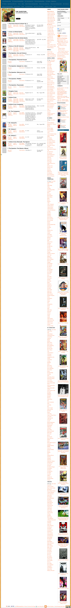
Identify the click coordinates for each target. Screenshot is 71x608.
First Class (49, 65)
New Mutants (49, 270)
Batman (48, 341)
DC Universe (49, 24)
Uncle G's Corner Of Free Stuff (63, 54)
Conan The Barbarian (51, 210)
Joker (48, 403)
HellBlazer (49, 394)
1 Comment (10, 48)
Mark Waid (49, 544)
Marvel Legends (50, 90)
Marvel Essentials (50, 86)
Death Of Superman (51, 154)
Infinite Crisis (12, 97)
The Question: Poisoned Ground (18, 59)
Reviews (60, 49)
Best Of (48, 126)
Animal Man (49, 336)
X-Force (48, 314)
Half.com (15, 107)
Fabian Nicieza (50, 502)
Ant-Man (49, 188)
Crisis (48, 132)
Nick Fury (49, 273)
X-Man (48, 315)
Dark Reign (49, 64)
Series (67, 42)
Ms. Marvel (49, 266)
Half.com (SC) (16, 26)
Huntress (49, 397)
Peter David (49, 551)
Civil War (49, 62)
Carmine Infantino (50, 492)
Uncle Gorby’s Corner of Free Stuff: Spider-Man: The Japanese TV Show (63, 218)
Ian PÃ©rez (64, 106)
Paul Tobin (49, 550)
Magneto (49, 256)
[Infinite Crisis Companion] (4, 109)
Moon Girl (59, 123)
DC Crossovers (50, 147)
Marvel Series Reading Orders (56, 3)
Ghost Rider (49, 234)
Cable (48, 202)
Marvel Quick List (51, 23)
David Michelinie (50, 498)
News (59, 51)
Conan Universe (50, 39)
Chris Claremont (50, 493)
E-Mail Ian (64, 57)
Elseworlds (49, 158)
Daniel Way (49, 495)
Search (22, 6)
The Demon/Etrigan (51, 466)
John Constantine (50, 402)
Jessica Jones (49, 250)
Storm (48, 296)
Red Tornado (49, 436)
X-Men (48, 317)
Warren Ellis (49, 569)
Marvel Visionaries (50, 104)
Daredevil (49, 212)
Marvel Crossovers (50, 82)
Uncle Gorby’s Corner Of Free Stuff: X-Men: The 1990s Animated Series (63, 545)
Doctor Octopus (50, 218)
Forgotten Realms (50, 53)
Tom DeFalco (49, 567)
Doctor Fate (49, 365)
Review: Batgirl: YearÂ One (63, 588)
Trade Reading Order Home (60, 606)
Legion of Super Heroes (51, 415)
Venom (48, 305)
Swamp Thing (49, 462)
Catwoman (49, 354)
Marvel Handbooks (50, 87)
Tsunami (48, 112)
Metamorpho (49, 425)
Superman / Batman (51, 461)
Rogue (48, 282)
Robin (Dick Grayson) (51, 442)
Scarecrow (49, 448)
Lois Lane (49, 419)
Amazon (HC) (15, 39)
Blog (58, 46)
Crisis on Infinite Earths (15, 31)
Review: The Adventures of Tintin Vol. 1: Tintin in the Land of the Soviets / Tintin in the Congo (63, 174)
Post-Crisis (54, 25)
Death (48, 364)
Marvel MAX (49, 95)
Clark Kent (49, 355)
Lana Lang (49, 413)
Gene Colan (49, 509)
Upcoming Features (29, 6)
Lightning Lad (50, 418)
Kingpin (48, 252)
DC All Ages (49, 137)
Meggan (48, 262)
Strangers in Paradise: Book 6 (62, 104)
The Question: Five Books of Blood (18, 148)
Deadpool (49, 214)
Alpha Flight (49, 185)
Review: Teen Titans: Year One (63, 410)
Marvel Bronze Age (51, 18)
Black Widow (49, 196)
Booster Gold (49, 348)
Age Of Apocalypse (50, 61)
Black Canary (49, 344)
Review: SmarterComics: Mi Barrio (63, 278)
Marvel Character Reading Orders (31, 3)
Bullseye (49, 201)
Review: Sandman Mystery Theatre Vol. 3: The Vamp (63, 250)
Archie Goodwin (50, 486)
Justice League (50, 407)
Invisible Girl (49, 246)
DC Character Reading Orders (17, 1)
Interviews (67, 51)
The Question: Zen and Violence (17, 53)
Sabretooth (49, 286)
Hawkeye (49, 237)
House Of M (49, 68)
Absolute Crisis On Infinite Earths (18, 38)
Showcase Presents (50, 176)
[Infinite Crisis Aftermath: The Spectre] (4, 146)
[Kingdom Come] (4, 95)
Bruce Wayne (49, 349)
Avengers (49, 191)
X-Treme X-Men (50, 325)
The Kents (49, 469)
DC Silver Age (50, 28)
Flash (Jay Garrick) (50, 378)
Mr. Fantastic (49, 265)
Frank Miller (49, 503)
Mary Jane (49, 260)
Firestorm (49, 374)
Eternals (48, 225)
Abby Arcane (49, 331)
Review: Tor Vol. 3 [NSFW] (64, 101)
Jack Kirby (49, 521)
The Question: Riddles (15, 78)
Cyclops (48, 211)
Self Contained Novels (51, 56)
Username (59, 22)
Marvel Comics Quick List (44, 3)
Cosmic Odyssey (50, 131)
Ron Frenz (49, 553)
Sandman (49, 444)
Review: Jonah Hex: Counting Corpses (63, 158)
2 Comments (10, 107)
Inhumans (49, 243)
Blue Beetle (49, 346)
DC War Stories (50, 151)
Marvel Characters (61, 42)
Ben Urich (49, 194)
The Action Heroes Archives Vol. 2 (18, 23)
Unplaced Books (50, 47)
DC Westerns (49, 153)
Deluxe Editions (50, 156)
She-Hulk (49, 288)
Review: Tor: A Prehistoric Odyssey (61, 89)
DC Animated (49, 139)
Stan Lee (49, 561)
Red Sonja (49, 280)
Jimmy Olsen (49, 399)
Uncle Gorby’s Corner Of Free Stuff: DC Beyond (63, 494)
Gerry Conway (50, 512)
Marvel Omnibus (50, 97)
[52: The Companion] (4, 118)
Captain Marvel (50, 208)
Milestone (49, 170)
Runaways (49, 283)
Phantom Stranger (50, 431)
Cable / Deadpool (50, 204)
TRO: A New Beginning (63, 72)
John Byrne (49, 531)
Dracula (48, 221)
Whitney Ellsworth (50, 570)
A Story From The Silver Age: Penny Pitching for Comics (63, 396)
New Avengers (50, 269)
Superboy (49, 456)
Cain (48, 351)
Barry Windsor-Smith (51, 487)
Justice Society (50, 409)
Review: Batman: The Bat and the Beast (63, 574)
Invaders (48, 244)
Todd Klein (49, 566)
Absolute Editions (50, 122)
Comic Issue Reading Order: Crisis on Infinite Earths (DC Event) (63, 506)
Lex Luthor (49, 416)
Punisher (49, 279)
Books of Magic (50, 129)
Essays (63, 49)
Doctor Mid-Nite (50, 368)
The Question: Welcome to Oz (17, 72)
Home (23, 3)
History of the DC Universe (16, 46)
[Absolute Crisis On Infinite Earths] (4, 43)
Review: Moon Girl (63, 143)
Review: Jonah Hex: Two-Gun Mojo (63, 352)
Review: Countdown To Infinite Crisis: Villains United (63, 467)
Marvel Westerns (50, 106)
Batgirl (48, 339)
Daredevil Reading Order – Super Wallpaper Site (62, 92)
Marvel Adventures (50, 71)
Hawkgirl (49, 391)
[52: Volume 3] (4, 139)
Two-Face (49, 474)
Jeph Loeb (49, 524)
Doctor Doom (49, 217)
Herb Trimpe (49, 516)
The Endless (49, 468)
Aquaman (49, 338)
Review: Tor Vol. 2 (63, 424)
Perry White (49, 429)
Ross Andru (49, 556)
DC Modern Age (51, 31)
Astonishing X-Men (51, 189)
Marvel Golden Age (51, 14)
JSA (48, 406)
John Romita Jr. (50, 534)
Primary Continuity (51, 12)
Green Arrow (49, 379)
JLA (48, 400)
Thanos (48, 299)
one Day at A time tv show (62, 87)
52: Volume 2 (12, 129)
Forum (19, 3)
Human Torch (49, 241)
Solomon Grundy (50, 449)
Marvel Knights (50, 89)
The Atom (49, 465)
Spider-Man (49, 292)
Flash (48, 375)
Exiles (48, 228)
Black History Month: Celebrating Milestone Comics (63, 234)
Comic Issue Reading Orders (62, 52)
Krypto (48, 412)
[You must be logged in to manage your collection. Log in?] (8, 23)
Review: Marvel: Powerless (63, 189)
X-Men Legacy (50, 322)
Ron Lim (49, 554)
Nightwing (49, 426)
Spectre (48, 450)
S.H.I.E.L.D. (49, 285)
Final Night (49, 161)
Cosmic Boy (49, 359)
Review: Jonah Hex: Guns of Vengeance (63, 203)
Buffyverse (49, 41)
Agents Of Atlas (50, 182)
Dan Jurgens (49, 496)
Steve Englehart (50, 564)
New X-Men (49, 272)
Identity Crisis (50, 165)
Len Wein (49, 540)
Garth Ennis (49, 508)
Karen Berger (49, 537)
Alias (48, 183)
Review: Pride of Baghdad (63, 322)
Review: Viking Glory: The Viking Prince (63, 309)
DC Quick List (50, 36)
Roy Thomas (49, 557)
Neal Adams (49, 548)
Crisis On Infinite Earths (51, 133)
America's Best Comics (51, 44)
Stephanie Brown (50, 455)
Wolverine (49, 311)
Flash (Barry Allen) (50, 377)
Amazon (14, 86)
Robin (48, 441)
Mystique (49, 267)
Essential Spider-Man (51, 224)
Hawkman (49, 393)
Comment (10, 26)
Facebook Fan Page (31, 606)
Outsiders (49, 428)
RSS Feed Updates (63, 35)
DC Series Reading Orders (39, 1)
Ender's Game (49, 51)
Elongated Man (50, 372)
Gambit (48, 233)
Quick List (66, 41)
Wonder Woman (50, 478)
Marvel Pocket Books (51, 99)
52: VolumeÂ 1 (13, 123)
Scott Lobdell (49, 560)
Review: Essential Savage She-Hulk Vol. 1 (63, 367)
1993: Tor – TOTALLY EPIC (62, 99)
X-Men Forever (50, 321)
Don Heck (49, 499)
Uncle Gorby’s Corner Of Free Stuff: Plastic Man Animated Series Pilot (63, 451)
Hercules (49, 238)
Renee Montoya (50, 438)
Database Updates (61, 48)
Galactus (49, 231)
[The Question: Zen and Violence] (4, 57)
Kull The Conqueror (51, 253)
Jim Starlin (49, 528)
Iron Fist (48, 247)
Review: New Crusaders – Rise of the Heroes (63, 337)
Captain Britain (50, 207)
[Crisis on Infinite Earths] (4, 36)
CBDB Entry (10, 27)
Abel (48, 332)
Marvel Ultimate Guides (51, 103)
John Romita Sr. (50, 535)
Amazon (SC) (15, 25)
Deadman (49, 362)
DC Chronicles (50, 143)
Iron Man (49, 249)
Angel (48, 186)
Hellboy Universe (50, 40)
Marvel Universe (50, 11)
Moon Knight (49, 263)
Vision (48, 307)
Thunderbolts (49, 304)
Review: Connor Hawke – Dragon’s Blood (63, 603)
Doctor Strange (50, 220)
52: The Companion (14, 111)
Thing (48, 301)
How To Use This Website (39, 6)
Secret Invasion (50, 107)
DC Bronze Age (50, 30)
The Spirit (49, 472)
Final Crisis (49, 160)
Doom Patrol (49, 369)
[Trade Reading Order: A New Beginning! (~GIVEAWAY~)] (63, 71)
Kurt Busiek (49, 538)
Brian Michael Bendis (51, 490)
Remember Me (61, 29)
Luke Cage (49, 254)
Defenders (49, 215)
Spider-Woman (50, 294)
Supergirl (49, 458)
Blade (48, 198)
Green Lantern (50, 381)
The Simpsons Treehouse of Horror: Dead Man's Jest (62, 111)
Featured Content (61, 130)
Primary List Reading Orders (7, 6)
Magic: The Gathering (51, 54)
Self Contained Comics (51, 46)
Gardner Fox (49, 506)
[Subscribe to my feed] (59, 36)
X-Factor (49, 312)
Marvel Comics (60, 41)
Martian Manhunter (51, 422)
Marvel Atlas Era (51, 15)
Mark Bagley (49, 541)
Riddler (48, 439)
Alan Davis (49, 485)
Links (55, 6)
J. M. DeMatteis (50, 518)
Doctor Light (49, 366)
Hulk (48, 240)
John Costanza (50, 532)
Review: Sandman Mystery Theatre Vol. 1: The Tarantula (63, 381)
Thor (48, 302)
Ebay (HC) (21, 39)
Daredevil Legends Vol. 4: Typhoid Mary (62, 94)
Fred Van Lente (50, 505)
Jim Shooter (49, 527)
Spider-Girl (49, 291)
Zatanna (48, 479)
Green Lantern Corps (51, 390)
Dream (48, 371)
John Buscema (50, 529)
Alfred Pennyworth (50, 335)
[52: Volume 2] (4, 133)
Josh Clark (64, 125)
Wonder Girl (49, 477)
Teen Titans (49, 463)
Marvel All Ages (50, 72)
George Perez (49, 511)
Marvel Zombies (50, 259)
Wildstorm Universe (51, 34)
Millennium (49, 171)
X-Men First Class (50, 320)
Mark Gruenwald (50, 543)
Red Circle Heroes (50, 174)
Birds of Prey (49, 342)
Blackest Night (50, 128)
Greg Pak (49, 515)
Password (59, 25)
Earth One (49, 157)
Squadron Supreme (50, 295)
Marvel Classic (50, 76)
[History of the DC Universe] (4, 50)
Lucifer (48, 420)
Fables (48, 43)
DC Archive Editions (51, 140)
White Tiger (49, 309)
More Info (10, 25)
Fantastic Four (50, 230)
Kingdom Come (13, 91)
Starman (48, 452)
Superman (49, 459)
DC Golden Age (50, 27)
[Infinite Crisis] (4, 102)
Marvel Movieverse (51, 96)
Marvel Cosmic (50, 80)
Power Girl (49, 433)
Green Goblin (49, 236)
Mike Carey (49, 547)
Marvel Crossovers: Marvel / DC (51, 84)
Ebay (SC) (21, 25)
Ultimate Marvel (51, 21)
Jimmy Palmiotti (50, 525)
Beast (48, 192)
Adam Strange (50, 333)
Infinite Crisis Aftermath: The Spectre (19, 142)
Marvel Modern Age (51, 20)
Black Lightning (50, 345)
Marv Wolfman (50, 545)
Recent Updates (17, 6)
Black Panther (50, 195)
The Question (49, 471)
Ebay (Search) (22, 26)
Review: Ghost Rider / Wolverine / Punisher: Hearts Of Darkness (63, 483)
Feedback (59, 57)
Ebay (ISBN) (21, 105)
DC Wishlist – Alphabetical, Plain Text (9, 3)
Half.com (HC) (16, 40)
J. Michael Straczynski (51, 519)
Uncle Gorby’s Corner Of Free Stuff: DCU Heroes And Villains (63, 293)
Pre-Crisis (49, 25)
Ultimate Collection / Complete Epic (51, 114)
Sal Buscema (49, 558)
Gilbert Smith (64, 113)
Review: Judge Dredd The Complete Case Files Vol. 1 (63, 534)
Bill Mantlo (49, 489)
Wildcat (48, 475)
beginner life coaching (61, 96)
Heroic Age (49, 67)
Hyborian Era (49, 70)
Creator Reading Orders (6, 1)
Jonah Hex (49, 404)
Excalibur (49, 227)
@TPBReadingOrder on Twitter (21, 606)
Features (62, 51)
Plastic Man (49, 432)
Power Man (49, 276)
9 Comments (10, 34)
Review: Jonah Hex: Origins (63, 263)
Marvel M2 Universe (51, 92)
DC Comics (59, 43)
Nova (48, 275)
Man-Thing (49, 257)
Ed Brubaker (49, 501)
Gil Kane (49, 514)
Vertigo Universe (51, 33)
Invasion (49, 168)
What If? (48, 116)
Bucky (48, 199)
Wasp (48, 308)
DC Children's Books (51, 142)
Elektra (48, 223)
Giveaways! (60, 58)
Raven (48, 435)
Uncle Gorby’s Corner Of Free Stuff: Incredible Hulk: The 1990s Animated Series (63, 518)
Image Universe (50, 37)
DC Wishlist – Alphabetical (51, 1)
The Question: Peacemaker (16, 85)
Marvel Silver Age (51, 17)
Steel (48, 453)
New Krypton (49, 173)
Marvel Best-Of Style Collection (51, 75)
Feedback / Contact (48, 6)
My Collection (66, 3)
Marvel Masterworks (51, 93)
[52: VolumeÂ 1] (4, 127)
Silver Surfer (49, 289)
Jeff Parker (49, 522)
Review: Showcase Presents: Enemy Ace (63, 439)
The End (48, 110)
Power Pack (49, 278)
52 (47, 121)
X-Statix (48, 324)
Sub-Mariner (49, 298)
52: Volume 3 (12, 135)
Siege (48, 109)
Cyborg (48, 361)
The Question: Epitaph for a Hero (18, 66)
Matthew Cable (50, 423)
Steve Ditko (49, 563)
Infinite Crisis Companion (16, 104)
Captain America (50, 205)
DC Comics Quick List (29, 1)
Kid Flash (49, 410)
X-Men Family (50, 318)
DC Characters (61, 45)
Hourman (49, 396)
